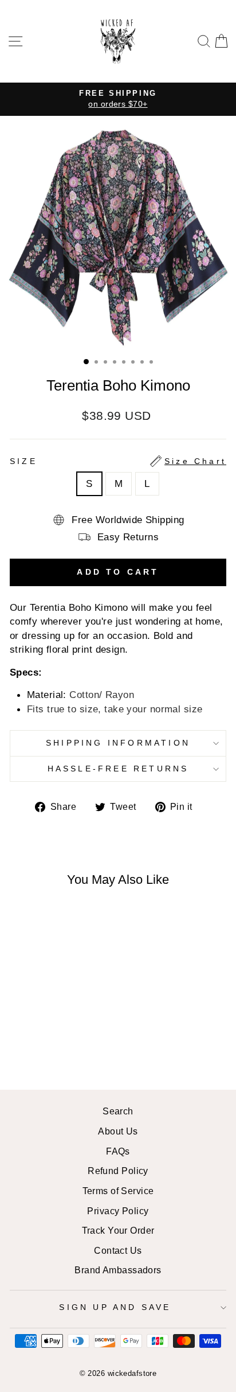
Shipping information (118, 742)
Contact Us (117, 1250)
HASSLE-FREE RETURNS (118, 768)
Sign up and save (115, 1307)
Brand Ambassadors (117, 1270)
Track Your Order (118, 1230)
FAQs (118, 1151)
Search (118, 1111)
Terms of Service (118, 1191)
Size (118, 461)
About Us (118, 1131)
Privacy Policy (117, 1211)
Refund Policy (118, 1170)
